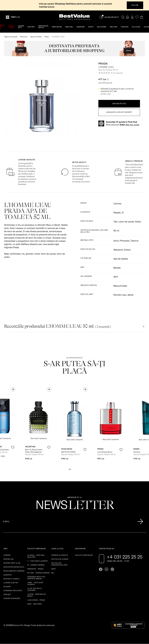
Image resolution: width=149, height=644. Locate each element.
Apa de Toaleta (36, 37)
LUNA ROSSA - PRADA (36, 600)
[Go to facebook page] (100, 569)
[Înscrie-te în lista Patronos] (140, 521)
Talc (115, 221)
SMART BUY (21, 27)
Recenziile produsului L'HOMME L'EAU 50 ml (57, 326)
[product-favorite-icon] (13, 447)
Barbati (117, 267)
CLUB (15, 17)
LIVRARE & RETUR (10, 583)
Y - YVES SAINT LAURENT (37, 561)
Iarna (115, 240)
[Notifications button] (127, 17)
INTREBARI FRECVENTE (12, 591)
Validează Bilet (111, 17)
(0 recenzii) (118, 73)
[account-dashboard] (132, 17)
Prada (46, 37)
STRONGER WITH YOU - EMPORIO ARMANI (36, 578)
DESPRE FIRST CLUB (11, 563)
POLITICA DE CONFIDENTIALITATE (59, 564)
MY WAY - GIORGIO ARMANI (38, 573)
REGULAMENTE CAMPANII (14, 571)
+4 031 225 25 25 (124, 556)
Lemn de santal (126, 221)
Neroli (130, 294)
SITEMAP (7, 587)
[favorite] (137, 17)
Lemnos (117, 203)
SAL (52, 573)
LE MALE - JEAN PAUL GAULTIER (36, 556)
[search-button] (123, 17)
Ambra (127, 249)
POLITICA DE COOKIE (59, 559)
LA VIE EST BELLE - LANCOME (35, 589)
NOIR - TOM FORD (34, 604)
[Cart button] (141, 17)
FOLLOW (135, 5)
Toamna (134, 240)
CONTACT (7, 594)
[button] (13, 389)
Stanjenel (118, 249)
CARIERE (7, 555)
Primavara (124, 240)
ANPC (53, 569)
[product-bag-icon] (13, 454)
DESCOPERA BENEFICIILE (13, 567)
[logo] (74, 17)
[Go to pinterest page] (112, 569)
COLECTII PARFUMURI (84, 555)
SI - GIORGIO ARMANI (36, 565)
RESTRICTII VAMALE (11, 579)
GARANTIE (7, 575)
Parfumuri (24, 37)
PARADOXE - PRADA (35, 569)
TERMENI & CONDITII (59, 555)
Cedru (138, 221)
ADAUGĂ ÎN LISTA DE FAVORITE (119, 112)
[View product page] (38, 415)
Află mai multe (132, 124)
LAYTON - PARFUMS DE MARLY (36, 595)
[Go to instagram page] (106, 569)
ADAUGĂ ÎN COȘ (119, 104)
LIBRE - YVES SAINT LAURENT (35, 583)
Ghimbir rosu (119, 294)
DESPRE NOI (8, 559)
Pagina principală (10, 37)
